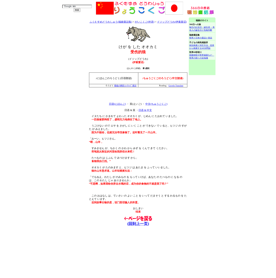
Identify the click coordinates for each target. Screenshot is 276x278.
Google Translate (176, 85)
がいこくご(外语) (144, 21)
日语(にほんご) (117, 104)
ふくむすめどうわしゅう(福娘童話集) (111, 21)
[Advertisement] (119, 16)
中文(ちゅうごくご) (156, 104)
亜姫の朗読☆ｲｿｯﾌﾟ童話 (125, 85)
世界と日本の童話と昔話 (200, 38)
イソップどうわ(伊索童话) (172, 21)
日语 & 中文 (145, 110)
